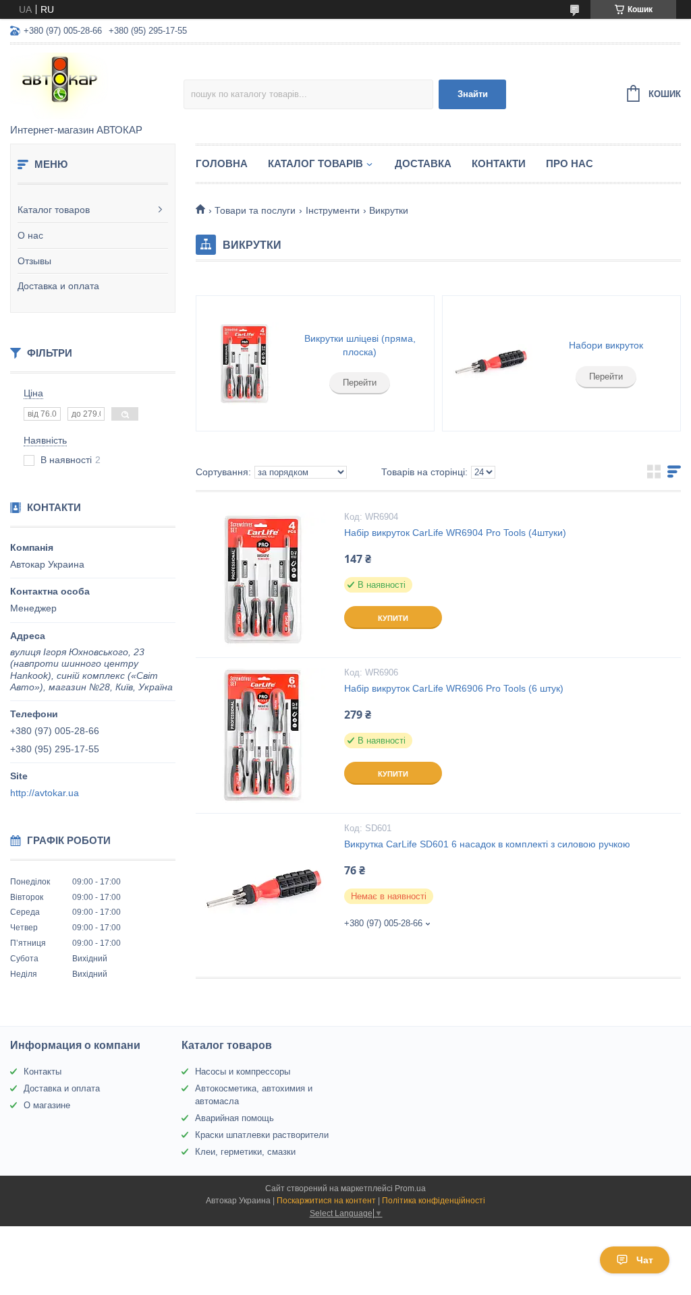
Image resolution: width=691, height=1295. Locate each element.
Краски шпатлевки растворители (262, 1135)
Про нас (569, 163)
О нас (30, 235)
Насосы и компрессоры (242, 1071)
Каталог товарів (315, 163)
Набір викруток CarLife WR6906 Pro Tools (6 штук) (453, 688)
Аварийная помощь (234, 1118)
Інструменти (333, 210)
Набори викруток (606, 345)
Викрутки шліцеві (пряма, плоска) (360, 345)
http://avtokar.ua (44, 792)
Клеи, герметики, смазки (245, 1152)
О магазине (47, 1105)
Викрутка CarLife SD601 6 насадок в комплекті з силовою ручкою (487, 844)
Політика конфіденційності (433, 1200)
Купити (393, 618)
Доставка (423, 163)
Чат (644, 1260)
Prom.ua (410, 1188)
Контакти (499, 163)
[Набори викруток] (490, 363)
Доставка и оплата (58, 285)
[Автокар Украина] (97, 85)
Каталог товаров (54, 209)
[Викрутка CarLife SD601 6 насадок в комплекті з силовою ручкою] (263, 891)
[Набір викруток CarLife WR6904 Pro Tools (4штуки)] (263, 579)
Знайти (473, 94)
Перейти (360, 383)
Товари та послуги (255, 210)
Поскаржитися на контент (326, 1200)
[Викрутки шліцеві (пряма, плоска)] (244, 363)
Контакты (42, 1071)
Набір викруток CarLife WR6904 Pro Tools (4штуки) (455, 532)
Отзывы (34, 260)
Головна (222, 163)
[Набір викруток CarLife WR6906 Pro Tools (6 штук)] (263, 735)
